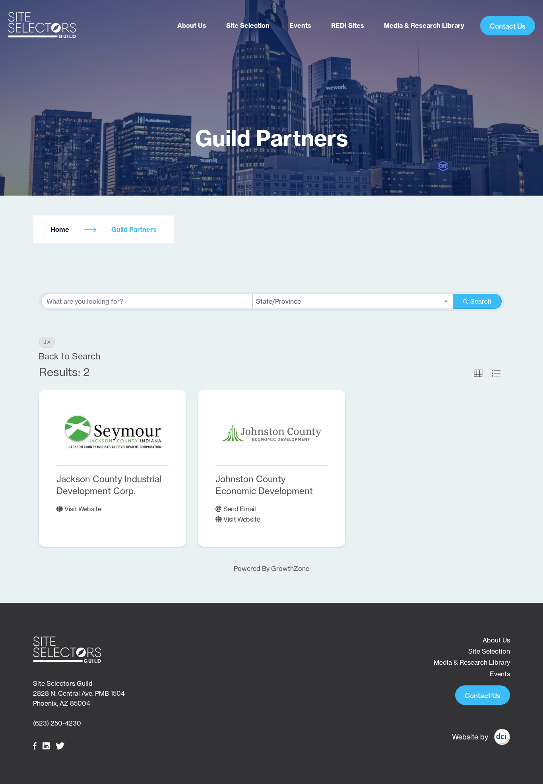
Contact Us (508, 26)
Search (480, 301)
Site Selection (248, 25)
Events (300, 25)
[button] (478, 374)
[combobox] (352, 301)
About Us (191, 25)
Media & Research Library (424, 25)
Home (59, 229)
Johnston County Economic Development (264, 485)
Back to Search (69, 356)
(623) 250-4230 (57, 723)
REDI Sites (347, 25)
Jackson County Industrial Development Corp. (108, 485)
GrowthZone (290, 568)
